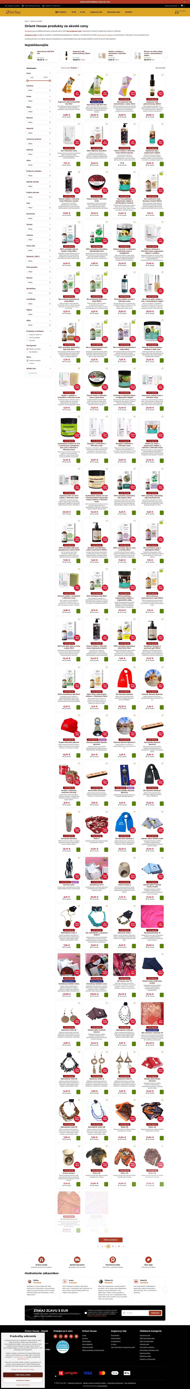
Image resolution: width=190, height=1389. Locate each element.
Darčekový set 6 (96, 885)
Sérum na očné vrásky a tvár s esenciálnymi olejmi (153, 53)
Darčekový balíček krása (69, 984)
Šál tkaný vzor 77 (124, 981)
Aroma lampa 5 (124, 885)
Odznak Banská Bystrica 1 (124, 742)
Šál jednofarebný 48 (68, 1219)
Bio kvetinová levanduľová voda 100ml (124, 348)
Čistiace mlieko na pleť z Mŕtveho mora (124, 300)
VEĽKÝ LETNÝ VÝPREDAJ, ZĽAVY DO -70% (95, 2)
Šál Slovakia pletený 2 (124, 839)
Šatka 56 (152, 1173)
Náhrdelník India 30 (69, 1127)
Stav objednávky (130, 1383)
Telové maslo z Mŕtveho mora (97, 200)
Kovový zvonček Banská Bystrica (96, 743)
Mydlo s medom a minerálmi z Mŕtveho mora (117, 53)
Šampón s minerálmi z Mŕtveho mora (96, 445)
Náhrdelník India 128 (96, 1127)
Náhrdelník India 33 (69, 1079)
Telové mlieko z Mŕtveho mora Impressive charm (96, 647)
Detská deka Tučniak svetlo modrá (152, 886)
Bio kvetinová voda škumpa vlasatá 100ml (152, 200)
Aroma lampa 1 (69, 1173)
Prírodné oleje (30, 31)
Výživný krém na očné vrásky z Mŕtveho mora (68, 497)
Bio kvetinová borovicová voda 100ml (96, 348)
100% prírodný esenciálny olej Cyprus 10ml (124, 497)
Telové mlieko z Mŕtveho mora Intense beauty (124, 152)
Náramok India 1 (124, 933)
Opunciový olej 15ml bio (45, 52)
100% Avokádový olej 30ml (69, 694)
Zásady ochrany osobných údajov (94, 1383)
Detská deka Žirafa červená (152, 1080)
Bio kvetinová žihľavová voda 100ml (97, 300)
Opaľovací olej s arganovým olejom (152, 152)
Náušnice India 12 (96, 1079)
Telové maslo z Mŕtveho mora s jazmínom (97, 396)
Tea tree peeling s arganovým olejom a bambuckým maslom (124, 201)
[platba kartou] (95, 1373)
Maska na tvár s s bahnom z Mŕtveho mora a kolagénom (124, 251)
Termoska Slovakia (69, 839)
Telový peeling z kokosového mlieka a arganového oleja (124, 598)
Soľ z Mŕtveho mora (69, 151)
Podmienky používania (115, 1383)
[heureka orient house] (62, 1353)
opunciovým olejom (105, 35)
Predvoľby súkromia (75, 1383)
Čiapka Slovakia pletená (69, 742)
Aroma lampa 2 (152, 1219)
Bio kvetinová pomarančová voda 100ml (152, 597)
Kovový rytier (69, 885)
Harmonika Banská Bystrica (152, 743)
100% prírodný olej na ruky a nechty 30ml (124, 549)
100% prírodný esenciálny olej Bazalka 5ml (96, 250)
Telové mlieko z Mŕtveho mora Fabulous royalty (69, 200)
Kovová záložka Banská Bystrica (124, 791)
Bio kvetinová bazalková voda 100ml (69, 300)
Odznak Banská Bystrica (152, 694)
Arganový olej (31, 35)
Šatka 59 (124, 1173)
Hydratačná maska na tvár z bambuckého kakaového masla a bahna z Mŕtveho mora (96, 499)
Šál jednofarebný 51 (152, 933)
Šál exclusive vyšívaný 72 (152, 1033)
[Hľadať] (166, 12)
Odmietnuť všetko (23, 1380)
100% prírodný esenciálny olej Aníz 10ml (69, 348)
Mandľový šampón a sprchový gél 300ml (152, 647)
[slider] (27, 81)
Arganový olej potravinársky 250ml (81, 52)
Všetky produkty (35, 349)
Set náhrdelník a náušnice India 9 (97, 934)
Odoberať (155, 1313)
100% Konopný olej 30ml (96, 596)
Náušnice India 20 (68, 1030)
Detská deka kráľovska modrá (152, 982)
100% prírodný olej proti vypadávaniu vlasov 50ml (69, 549)
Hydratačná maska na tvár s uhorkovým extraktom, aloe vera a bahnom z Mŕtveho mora (69, 447)
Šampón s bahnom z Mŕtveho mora (124, 445)
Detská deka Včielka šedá (152, 839)
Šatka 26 (124, 1127)
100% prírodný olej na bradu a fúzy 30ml (69, 250)
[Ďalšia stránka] (123, 1246)
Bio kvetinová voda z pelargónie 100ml (152, 549)
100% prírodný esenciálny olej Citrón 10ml (124, 647)
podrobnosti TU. (20, 1357)
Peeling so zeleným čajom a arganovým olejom (124, 396)
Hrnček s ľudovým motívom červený (69, 791)
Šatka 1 (97, 839)
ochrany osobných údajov (96, 1316)
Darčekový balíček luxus (96, 984)
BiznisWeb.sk (102, 1386)
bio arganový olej (74, 31)
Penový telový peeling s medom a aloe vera (152, 348)
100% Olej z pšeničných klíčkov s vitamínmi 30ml (96, 695)
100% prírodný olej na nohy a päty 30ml (69, 647)
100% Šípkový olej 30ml (96, 151)
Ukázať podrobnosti (23, 1385)
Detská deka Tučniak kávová (97, 1031)
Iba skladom (33, 352)
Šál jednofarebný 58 (96, 1219)
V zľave (31, 363)
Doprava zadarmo (35, 335)
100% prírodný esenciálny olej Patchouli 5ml (152, 497)
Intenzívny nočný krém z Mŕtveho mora (152, 396)
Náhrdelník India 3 (69, 933)
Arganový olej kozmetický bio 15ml (69, 103)
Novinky (32, 340)
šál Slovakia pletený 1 (152, 790)
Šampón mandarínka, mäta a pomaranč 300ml (96, 549)
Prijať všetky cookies (23, 1375)
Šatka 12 (124, 1219)
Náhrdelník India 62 (124, 1030)
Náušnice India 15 (124, 1079)
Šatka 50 (96, 1173)
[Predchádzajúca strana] (98, 1246)
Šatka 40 (152, 1127)
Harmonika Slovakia (96, 790)
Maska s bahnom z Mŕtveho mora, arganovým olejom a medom (152, 251)
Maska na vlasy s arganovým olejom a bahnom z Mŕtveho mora (152, 446)
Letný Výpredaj (34, 337)
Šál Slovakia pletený (124, 694)
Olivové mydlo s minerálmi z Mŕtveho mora (69, 597)
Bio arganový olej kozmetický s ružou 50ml (124, 103)
